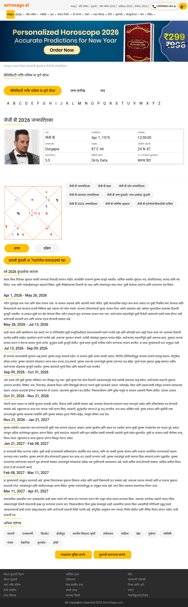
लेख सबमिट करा (74, 584)
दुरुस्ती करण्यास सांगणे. (112, 555)
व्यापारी (11, 533)
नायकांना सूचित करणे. (73, 555)
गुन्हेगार (152, 533)
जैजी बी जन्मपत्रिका (79, 186)
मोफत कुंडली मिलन (14, 574)
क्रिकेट (45, 533)
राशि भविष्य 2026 (107, 6)
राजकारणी (27, 533)
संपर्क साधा (71, 590)
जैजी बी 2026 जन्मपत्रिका (83, 204)
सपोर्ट (131, 590)
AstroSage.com (113, 602)
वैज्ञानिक (25, 542)
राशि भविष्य (83, 6)
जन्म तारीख (77, 90)
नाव (102, 90)
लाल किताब (99, 14)
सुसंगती (119, 14)
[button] (14, 41)
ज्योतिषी (167, 533)
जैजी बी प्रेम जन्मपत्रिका (132, 186)
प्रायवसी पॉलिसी (137, 579)
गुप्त (52, 14)
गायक (10, 542)
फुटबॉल (41, 542)
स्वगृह (73, 6)
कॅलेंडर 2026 (141, 6)
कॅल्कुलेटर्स (131, 14)
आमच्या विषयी (73, 595)
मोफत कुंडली (10, 579)
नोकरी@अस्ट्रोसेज (138, 595)
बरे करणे (77, 14)
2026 (19, 14)
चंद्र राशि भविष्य (12, 584)
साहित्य (125, 533)
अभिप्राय (70, 579)
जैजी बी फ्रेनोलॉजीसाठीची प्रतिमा (155, 204)
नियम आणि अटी (136, 584)
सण (142, 14)
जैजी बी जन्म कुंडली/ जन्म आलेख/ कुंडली (128, 195)
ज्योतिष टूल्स (72, 574)
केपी (110, 14)
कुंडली (94, 6)
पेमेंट (130, 574)
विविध (150, 14)
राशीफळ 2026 (125, 6)
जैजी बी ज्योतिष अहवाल (117, 204)
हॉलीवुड (61, 533)
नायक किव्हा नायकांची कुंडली (27, 66)
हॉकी (55, 542)
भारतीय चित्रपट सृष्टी (84, 533)
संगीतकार (108, 533)
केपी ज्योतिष (10, 590)
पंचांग (87, 14)
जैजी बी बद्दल (104, 186)
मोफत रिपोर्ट (63, 14)
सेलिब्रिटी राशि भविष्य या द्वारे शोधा (32, 90)
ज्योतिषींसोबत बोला (163, 6)
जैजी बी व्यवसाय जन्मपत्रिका (84, 195)
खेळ (138, 533)
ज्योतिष (43, 14)
